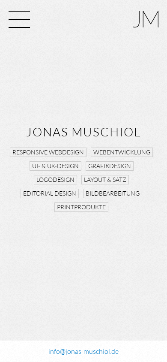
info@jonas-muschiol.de (83, 351)
